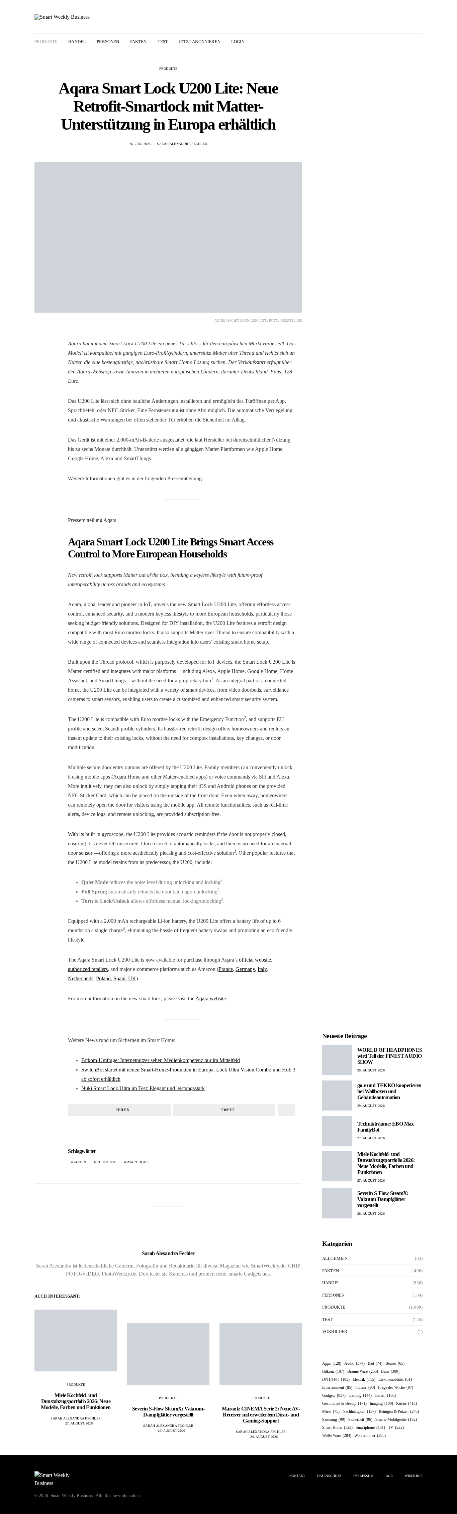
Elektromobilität (395, 1379)
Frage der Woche (395, 1387)
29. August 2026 (371, 1106)
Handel (77, 41)
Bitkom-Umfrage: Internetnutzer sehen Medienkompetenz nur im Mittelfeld (160, 1060)
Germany (245, 969)
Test (163, 41)
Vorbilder (334, 1331)
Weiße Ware (336, 1435)
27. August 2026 (79, 1423)
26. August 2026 (171, 1431)
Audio (354, 1363)
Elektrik (364, 1379)
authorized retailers (88, 969)
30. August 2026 (371, 1070)
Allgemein (335, 1258)
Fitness (365, 1387)
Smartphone (370, 1427)
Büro (390, 1371)
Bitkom (333, 1371)
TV (396, 1427)
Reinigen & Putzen (399, 1411)
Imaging (381, 1403)
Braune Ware (362, 1371)
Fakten (138, 41)
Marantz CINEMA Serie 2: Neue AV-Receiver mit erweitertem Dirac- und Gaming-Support (261, 1414)
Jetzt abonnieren (199, 41)
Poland (103, 978)
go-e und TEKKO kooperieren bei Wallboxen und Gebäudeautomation (389, 1091)
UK (132, 978)
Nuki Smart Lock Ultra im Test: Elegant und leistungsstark (143, 1088)
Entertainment (337, 1387)
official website (255, 960)
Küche (406, 1403)
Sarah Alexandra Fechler (182, 144)
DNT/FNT (336, 1379)
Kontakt (297, 1476)
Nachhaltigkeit (359, 1411)
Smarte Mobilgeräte (396, 1419)
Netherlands (80, 978)
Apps (331, 1363)
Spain (119, 978)
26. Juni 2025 (140, 144)
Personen (108, 41)
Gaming (360, 1395)
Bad (375, 1363)
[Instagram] (410, 41)
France (225, 969)
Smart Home (137, 1162)
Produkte (46, 41)
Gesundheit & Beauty (344, 1403)
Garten (79, 1162)
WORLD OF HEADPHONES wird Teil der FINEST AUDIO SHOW (389, 1056)
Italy (262, 969)
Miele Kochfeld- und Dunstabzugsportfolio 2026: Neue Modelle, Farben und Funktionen (75, 1401)
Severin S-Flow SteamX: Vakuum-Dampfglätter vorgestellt (168, 1411)
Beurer (394, 1363)
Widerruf (414, 1476)
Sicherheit (106, 1162)
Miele (331, 1411)
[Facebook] (403, 41)
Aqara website (210, 998)
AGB (389, 1476)
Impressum (363, 1476)
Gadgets (334, 1395)
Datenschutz (329, 1476)
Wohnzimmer (370, 1435)
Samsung (333, 1419)
